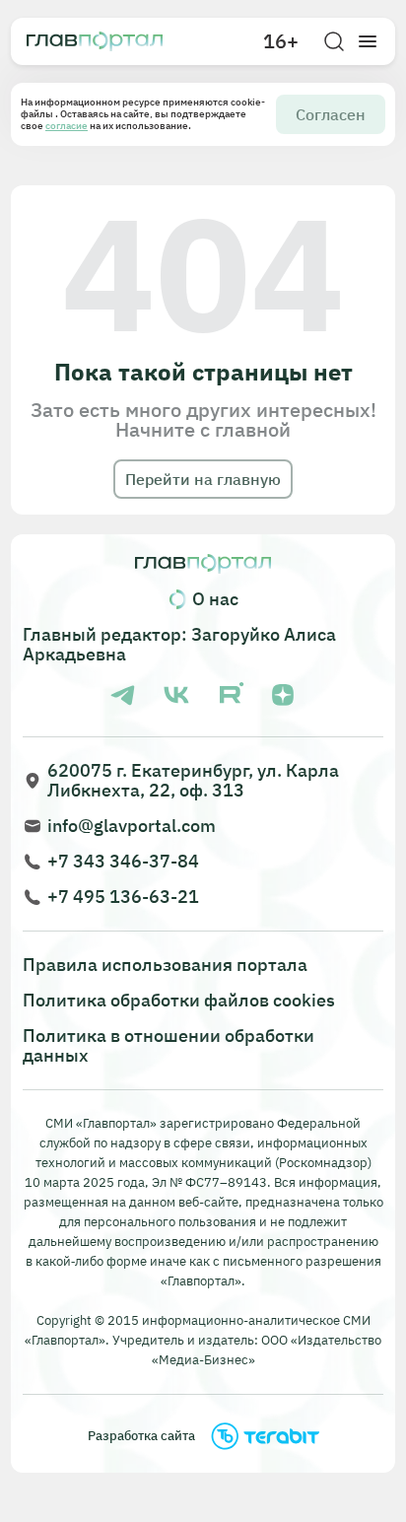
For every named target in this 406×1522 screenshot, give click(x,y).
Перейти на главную (203, 479)
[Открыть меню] (367, 41)
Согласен (331, 114)
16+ (281, 41)
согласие (66, 125)
